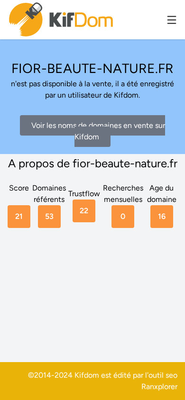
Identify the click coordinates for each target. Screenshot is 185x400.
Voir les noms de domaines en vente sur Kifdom (98, 131)
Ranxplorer (159, 386)
